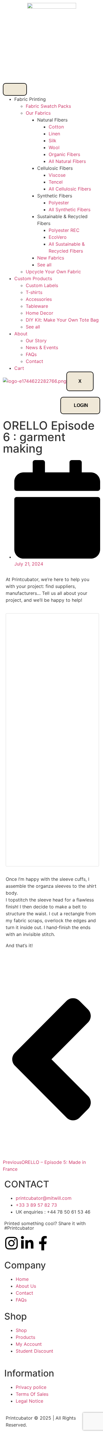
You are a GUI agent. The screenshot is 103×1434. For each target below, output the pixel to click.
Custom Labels (42, 285)
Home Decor (39, 313)
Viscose (57, 175)
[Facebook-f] (43, 1243)
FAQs (31, 354)
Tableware (37, 306)
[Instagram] (11, 1243)
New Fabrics (50, 258)
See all (44, 265)
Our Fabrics (38, 113)
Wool (54, 147)
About (20, 334)
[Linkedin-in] (27, 1243)
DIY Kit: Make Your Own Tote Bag (62, 320)
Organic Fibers (64, 154)
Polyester (59, 202)
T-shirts (34, 292)
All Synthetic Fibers (69, 209)
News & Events (42, 347)
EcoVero (58, 237)
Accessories (39, 299)
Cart (19, 368)
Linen (54, 134)
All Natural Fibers (67, 161)
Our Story (36, 340)
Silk (52, 140)
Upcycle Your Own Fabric (53, 271)
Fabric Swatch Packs (48, 106)
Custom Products (33, 278)
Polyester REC (64, 230)
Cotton (56, 127)
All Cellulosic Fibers (70, 189)
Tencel (56, 182)
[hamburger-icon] (15, 89)
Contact (34, 361)
